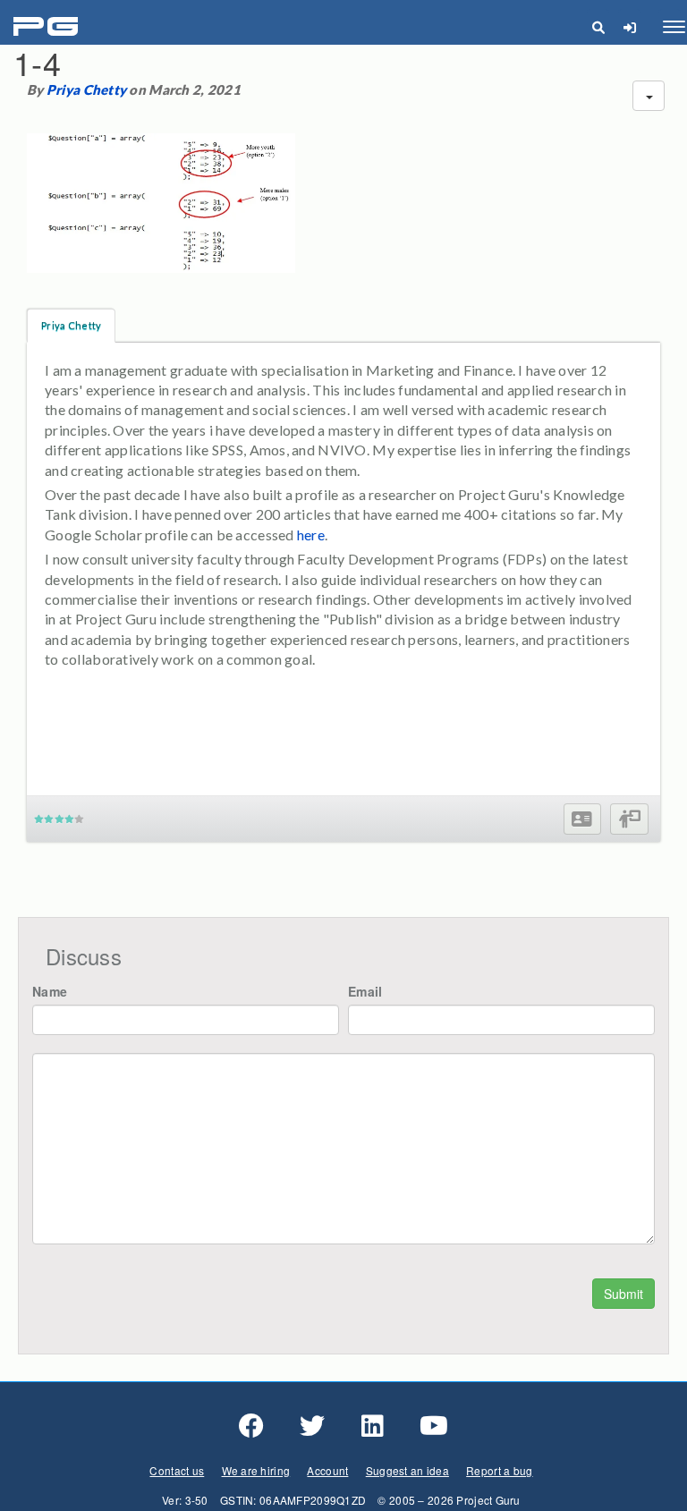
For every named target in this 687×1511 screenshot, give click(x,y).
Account (327, 1470)
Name (49, 991)
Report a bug (499, 1470)
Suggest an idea (407, 1470)
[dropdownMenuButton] (648, 96)
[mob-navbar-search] (598, 27)
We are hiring (256, 1470)
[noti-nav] (629, 27)
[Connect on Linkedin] (372, 1426)
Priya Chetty (86, 89)
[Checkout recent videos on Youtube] (434, 1426)
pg (47, 27)
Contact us (176, 1470)
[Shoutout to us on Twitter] (312, 1426)
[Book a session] (629, 819)
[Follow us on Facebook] (251, 1426)
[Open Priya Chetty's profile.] (582, 819)
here (311, 534)
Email (365, 991)
